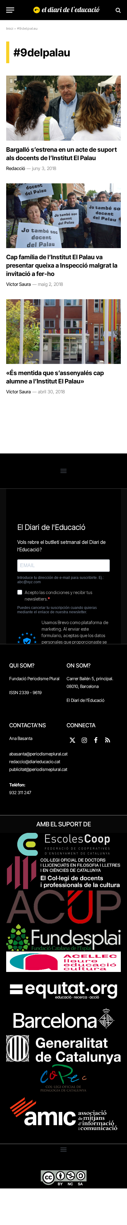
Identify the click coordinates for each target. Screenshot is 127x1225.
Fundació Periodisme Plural (34, 678)
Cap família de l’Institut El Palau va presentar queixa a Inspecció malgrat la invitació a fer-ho (61, 265)
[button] (64, 471)
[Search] (117, 10)
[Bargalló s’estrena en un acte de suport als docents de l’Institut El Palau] (63, 108)
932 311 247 (20, 792)
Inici (9, 28)
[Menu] (10, 10)
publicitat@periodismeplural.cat (38, 769)
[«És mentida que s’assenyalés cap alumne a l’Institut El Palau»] (63, 331)
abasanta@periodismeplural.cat (38, 753)
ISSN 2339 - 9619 (25, 692)
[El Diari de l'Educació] (66, 10)
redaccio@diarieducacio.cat (34, 761)
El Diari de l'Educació (85, 700)
